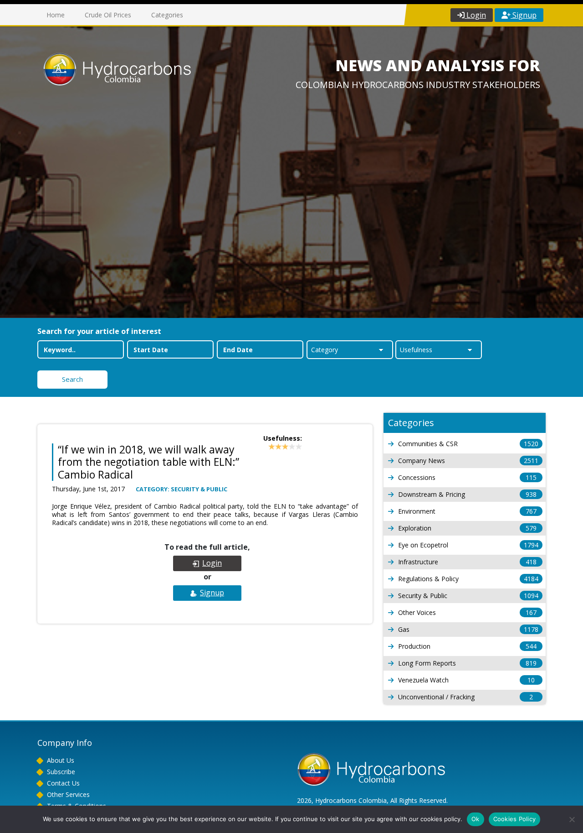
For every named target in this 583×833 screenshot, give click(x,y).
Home (55, 14)
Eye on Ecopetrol (468, 545)
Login (475, 15)
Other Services (68, 794)
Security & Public (468, 595)
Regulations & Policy (468, 578)
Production (467, 646)
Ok (475, 819)
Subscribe (61, 771)
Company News (468, 460)
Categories (167, 14)
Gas (468, 629)
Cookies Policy (514, 819)
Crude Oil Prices (108, 14)
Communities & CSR (468, 443)
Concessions (467, 477)
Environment (467, 511)
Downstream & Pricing (467, 494)
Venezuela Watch (466, 680)
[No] (571, 819)
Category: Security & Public (181, 489)
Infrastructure (467, 561)
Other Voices (467, 612)
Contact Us (63, 783)
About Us (60, 760)
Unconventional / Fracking (465, 696)
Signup (524, 15)
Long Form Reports (467, 663)
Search (72, 379)
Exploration (467, 528)
